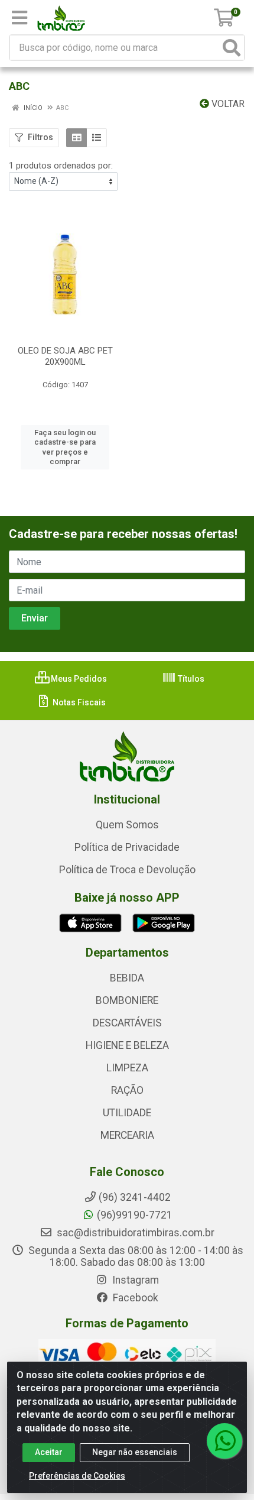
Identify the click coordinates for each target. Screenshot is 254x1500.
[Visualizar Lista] (96, 137)
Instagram (134, 1280)
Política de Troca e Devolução (127, 870)
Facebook (134, 1298)
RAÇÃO (127, 1090)
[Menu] (19, 17)
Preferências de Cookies (77, 1475)
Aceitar (49, 1452)
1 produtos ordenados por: (61, 165)
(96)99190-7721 (134, 1215)
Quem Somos (127, 825)
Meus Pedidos (78, 678)
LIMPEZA (127, 1068)
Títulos (190, 678)
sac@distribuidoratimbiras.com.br (134, 1233)
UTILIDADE (127, 1113)
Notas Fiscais (78, 702)
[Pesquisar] (231, 47)
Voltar (227, 103)
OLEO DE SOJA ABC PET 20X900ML (65, 356)
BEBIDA (127, 978)
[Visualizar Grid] (76, 137)
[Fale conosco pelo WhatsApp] (224, 1441)
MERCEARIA (127, 1135)
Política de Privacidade (127, 847)
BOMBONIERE (127, 1000)
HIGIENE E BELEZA (127, 1045)
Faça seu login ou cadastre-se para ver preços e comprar (65, 447)
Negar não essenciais (134, 1452)
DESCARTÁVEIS (127, 1023)
